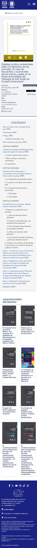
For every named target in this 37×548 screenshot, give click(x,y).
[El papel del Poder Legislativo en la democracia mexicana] (9, 402)
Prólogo (5, 135)
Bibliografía (7, 286)
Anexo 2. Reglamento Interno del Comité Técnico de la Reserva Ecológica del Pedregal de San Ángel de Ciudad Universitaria (17, 264)
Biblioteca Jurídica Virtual (15, 13)
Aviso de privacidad (10, 517)
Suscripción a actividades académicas (16, 513)
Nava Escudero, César (8, 87)
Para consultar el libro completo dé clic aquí (16, 128)
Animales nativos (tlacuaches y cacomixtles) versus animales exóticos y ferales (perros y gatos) (17, 173)
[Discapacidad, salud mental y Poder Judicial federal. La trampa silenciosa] (9, 365)
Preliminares (7, 132)
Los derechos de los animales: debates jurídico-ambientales (17, 205)
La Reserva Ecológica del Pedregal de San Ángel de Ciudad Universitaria (18, 150)
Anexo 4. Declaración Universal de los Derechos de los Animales (16, 282)
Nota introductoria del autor (12, 142)
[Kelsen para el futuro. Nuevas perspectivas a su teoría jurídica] (27, 325)
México (3, 100)
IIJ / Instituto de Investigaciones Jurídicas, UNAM (9, 94)
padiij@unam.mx (5, 540)
